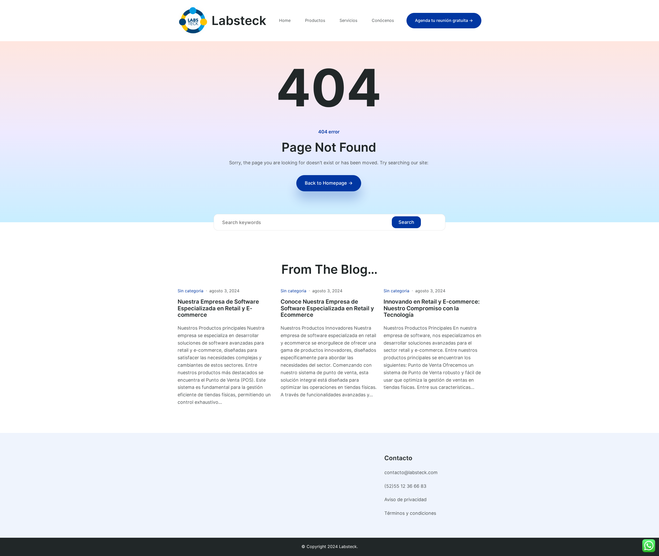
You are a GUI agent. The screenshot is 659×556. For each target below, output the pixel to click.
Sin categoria (190, 290)
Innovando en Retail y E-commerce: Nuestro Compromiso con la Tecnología (432, 308)
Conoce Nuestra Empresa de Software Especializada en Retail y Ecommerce (327, 308)
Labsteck (239, 20)
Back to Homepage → (329, 183)
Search (406, 222)
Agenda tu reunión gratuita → (444, 20)
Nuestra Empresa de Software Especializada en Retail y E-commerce (218, 308)
